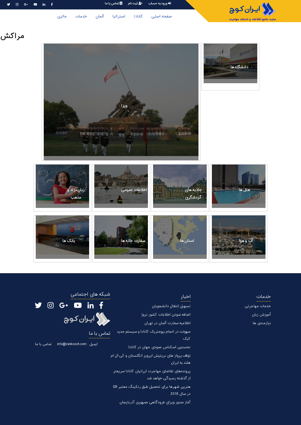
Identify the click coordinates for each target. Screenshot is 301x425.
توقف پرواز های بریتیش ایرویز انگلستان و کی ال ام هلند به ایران (150, 359)
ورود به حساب (158, 3)
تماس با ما (112, 3)
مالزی (62, 16)
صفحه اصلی (161, 16)
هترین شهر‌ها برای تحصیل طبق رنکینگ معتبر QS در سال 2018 (151, 390)
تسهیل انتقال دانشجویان (171, 306)
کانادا (138, 16)
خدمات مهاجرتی (258, 306)
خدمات (81, 16)
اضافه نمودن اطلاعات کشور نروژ (165, 314)
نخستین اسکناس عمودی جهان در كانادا (159, 347)
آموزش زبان (261, 314)
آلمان (99, 16)
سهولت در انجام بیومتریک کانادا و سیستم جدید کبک (153, 335)
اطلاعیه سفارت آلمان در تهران (167, 323)
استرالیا (118, 16)
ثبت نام (133, 3)
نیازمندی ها (262, 323)
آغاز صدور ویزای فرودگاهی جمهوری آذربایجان (154, 402)
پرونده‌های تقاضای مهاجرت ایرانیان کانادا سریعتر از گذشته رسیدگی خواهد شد (151, 375)
